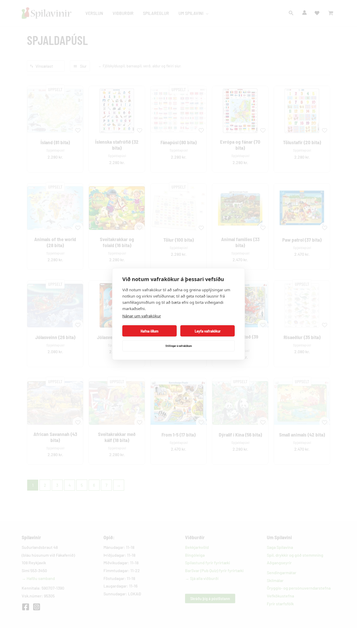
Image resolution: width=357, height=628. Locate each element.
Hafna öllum (149, 331)
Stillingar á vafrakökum (178, 345)
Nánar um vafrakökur (141, 315)
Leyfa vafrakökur (208, 331)
